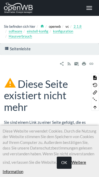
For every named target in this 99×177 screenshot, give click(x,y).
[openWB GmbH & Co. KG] (20, 8)
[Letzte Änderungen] (69, 63)
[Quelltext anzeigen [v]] (95, 77)
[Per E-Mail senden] (76, 63)
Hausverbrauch (20, 36)
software (15, 31)
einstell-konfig (37, 31)
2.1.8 (78, 26)
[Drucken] (84, 63)
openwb (55, 26)
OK (64, 162)
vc (67, 26)
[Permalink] (91, 63)
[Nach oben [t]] (95, 106)
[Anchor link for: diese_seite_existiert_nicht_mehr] (33, 106)
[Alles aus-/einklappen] (95, 99)
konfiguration (63, 31)
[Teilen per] (61, 63)
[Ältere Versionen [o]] (95, 84)
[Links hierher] (95, 92)
